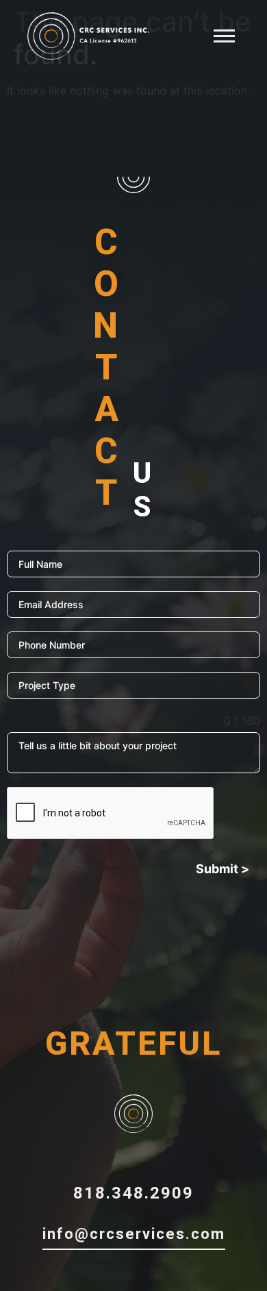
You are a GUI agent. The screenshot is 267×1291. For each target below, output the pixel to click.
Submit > (222, 869)
